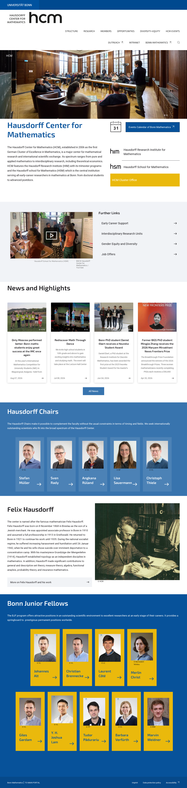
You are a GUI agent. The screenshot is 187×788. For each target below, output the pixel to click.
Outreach (114, 42)
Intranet (134, 42)
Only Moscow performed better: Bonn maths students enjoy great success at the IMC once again (27, 347)
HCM (9, 55)
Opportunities (125, 31)
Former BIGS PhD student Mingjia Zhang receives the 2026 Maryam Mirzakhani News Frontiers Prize (157, 345)
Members (106, 31)
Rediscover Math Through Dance (70, 341)
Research (89, 31)
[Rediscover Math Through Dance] (86, 378)
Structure (71, 31)
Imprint (135, 783)
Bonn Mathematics (157, 42)
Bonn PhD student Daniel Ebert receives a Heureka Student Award (114, 343)
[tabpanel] (93, 84)
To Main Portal (32, 783)
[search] (177, 44)
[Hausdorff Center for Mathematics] (34, 17)
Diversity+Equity (150, 31)
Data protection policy (152, 783)
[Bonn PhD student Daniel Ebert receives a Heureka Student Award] (129, 378)
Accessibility (171, 783)
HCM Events (173, 31)
